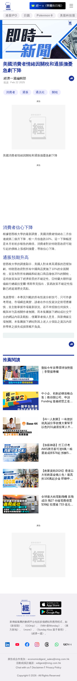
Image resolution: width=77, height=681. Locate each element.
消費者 (10, 92)
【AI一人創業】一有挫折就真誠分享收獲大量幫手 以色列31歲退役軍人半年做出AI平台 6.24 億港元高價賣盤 (57, 423)
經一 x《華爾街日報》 (50, 5)
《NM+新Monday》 (50, 625)
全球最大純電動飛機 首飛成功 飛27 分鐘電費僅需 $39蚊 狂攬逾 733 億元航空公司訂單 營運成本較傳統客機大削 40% (57, 501)
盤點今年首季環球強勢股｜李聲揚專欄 (57, 369)
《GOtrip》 (30, 625)
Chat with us (22, 667)
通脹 (25, 92)
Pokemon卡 (45, 15)
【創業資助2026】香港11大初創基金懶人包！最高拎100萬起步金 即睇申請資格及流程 (57, 475)
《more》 (27, 629)
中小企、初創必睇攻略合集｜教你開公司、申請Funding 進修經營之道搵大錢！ (57, 397)
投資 (6, 82)
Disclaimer (38, 667)
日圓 (27, 15)
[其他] (71, 78)
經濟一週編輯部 (15, 78)
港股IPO (11, 15)
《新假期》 (15, 625)
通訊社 (40, 92)
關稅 (55, 92)
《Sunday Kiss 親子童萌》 (50, 629)
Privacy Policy (53, 667)
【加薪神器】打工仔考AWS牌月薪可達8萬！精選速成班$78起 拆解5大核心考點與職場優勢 (56, 449)
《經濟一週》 (37, 633)
